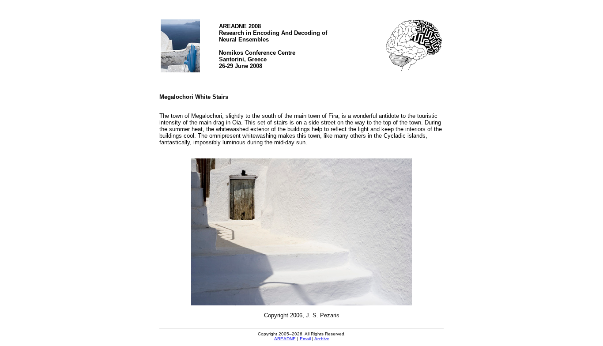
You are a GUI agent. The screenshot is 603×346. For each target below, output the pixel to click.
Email (305, 338)
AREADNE (285, 338)
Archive (321, 338)
